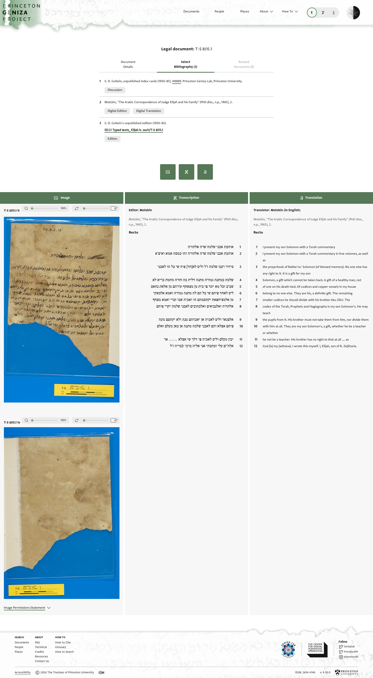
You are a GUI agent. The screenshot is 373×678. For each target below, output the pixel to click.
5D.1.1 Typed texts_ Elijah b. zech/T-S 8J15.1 (134, 130)
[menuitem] (188, 13)
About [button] (264, 11)
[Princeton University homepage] (346, 672)
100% (63, 208)
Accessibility (23, 672)
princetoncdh (351, 656)
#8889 (176, 81)
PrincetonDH (351, 651)
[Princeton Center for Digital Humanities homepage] (320, 649)
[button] (22, 14)
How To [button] (287, 11)
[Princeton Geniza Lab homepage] (291, 649)
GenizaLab (349, 646)
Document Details (128, 64)
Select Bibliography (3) (185, 64)
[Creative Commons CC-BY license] (101, 672)
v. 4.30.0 (325, 672)
